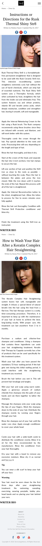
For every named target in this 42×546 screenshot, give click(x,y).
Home (4, 8)
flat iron (8, 460)
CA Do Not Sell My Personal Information (21, 529)
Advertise (21, 517)
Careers (21, 522)
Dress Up (12, 8)
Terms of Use (21, 524)
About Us (21, 514)
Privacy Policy (21, 526)
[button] (16, 32)
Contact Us (21, 519)
